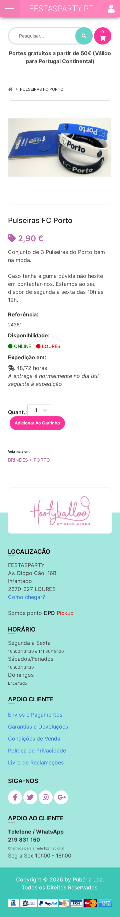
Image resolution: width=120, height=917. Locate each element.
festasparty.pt (61, 8)
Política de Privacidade (37, 750)
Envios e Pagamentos (35, 714)
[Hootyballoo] (60, 510)
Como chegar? (26, 597)
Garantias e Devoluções (38, 726)
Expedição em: (27, 357)
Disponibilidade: (29, 335)
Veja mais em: (19, 451)
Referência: (23, 314)
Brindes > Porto (29, 460)
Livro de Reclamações (36, 762)
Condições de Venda (34, 738)
